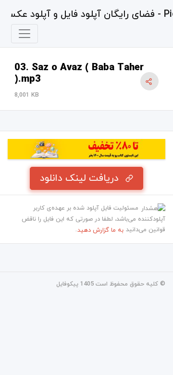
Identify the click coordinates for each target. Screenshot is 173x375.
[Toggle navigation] (24, 33)
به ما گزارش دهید (100, 230)
